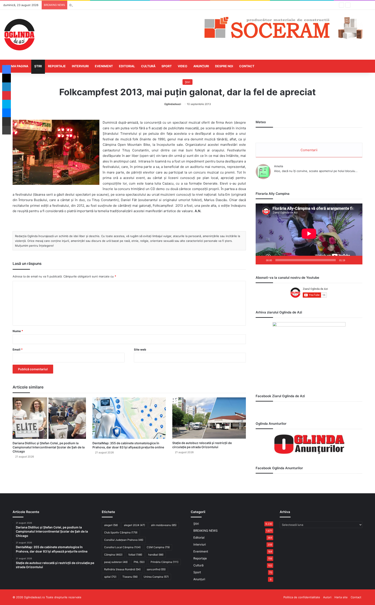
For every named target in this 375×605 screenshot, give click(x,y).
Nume (18, 331)
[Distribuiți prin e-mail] (6, 121)
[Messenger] (6, 112)
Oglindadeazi (172, 104)
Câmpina (113, 554)
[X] (6, 78)
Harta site (341, 597)
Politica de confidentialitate (301, 597)
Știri (38, 66)
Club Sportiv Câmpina (120, 532)
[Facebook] (6, 69)
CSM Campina (158, 547)
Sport (166, 66)
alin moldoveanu (163, 525)
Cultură (148, 66)
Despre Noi (224, 66)
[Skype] (6, 104)
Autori (327, 597)
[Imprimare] (6, 130)
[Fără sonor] (350, 260)
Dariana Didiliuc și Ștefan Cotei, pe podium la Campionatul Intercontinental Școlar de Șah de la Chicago (49, 447)
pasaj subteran (116, 562)
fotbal (135, 554)
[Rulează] (261, 260)
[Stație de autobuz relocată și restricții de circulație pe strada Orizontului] (209, 418)
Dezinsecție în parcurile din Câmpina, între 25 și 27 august (108, 5)
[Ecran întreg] (357, 260)
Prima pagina (17, 66)
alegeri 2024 (134, 525)
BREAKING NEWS (205, 530)
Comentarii (309, 150)
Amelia (278, 166)
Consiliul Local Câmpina (122, 547)
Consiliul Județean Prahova (123, 539)
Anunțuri (201, 66)
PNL (139, 562)
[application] (309, 233)
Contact (246, 66)
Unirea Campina (156, 576)
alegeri (111, 525)
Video (182, 66)
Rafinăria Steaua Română (122, 569)
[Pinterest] (6, 95)
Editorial (127, 66)
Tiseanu (130, 576)
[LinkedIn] (6, 86)
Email (18, 349)
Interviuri (80, 66)
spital (110, 576)
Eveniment (104, 66)
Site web (140, 349)
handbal (155, 554)
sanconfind (156, 569)
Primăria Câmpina (164, 562)
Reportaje (57, 66)
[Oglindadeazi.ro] (19, 34)
